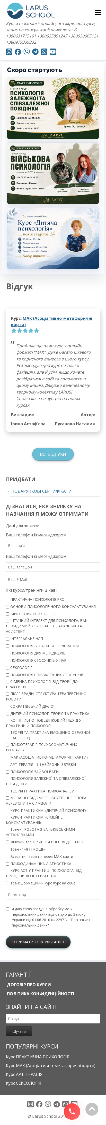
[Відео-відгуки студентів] (53, 52)
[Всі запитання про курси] (26, 53)
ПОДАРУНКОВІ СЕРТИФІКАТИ (41, 491)
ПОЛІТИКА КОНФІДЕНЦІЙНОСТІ (40, 994)
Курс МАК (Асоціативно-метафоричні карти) (50, 1065)
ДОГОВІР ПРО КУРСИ (28, 985)
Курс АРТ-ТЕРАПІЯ (24, 1074)
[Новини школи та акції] (35, 52)
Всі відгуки (53, 454)
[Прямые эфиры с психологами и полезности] (9, 52)
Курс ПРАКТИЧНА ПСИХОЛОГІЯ (37, 1057)
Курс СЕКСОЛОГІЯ (23, 1083)
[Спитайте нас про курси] (44, 52)
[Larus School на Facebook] (18, 53)
